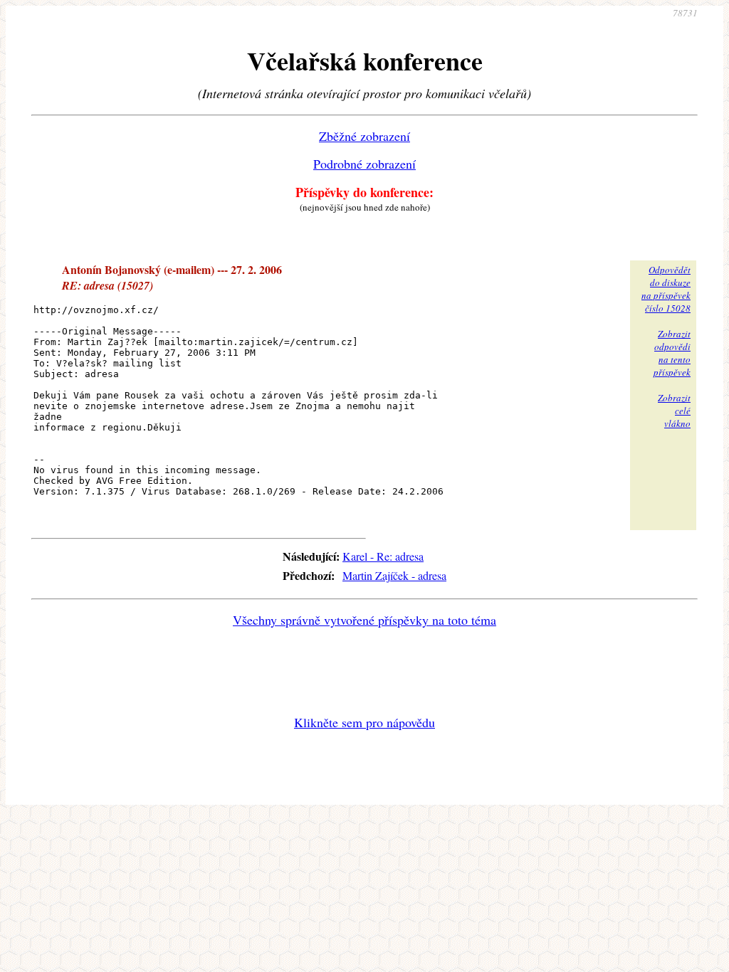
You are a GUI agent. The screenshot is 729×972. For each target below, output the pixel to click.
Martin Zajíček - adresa (394, 575)
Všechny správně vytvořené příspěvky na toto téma (364, 619)
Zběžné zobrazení (364, 135)
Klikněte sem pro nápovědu (364, 722)
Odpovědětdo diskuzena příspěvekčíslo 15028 (666, 289)
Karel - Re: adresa (383, 556)
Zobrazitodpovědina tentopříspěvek (672, 353)
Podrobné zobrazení (364, 163)
